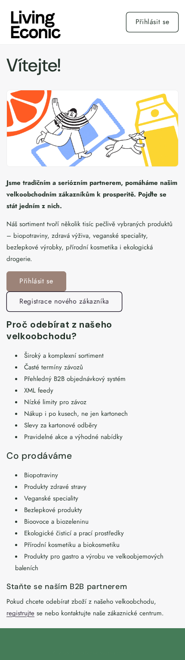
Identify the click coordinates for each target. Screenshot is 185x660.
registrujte (20, 613)
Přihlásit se (153, 22)
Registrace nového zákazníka (64, 301)
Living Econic (84, 652)
